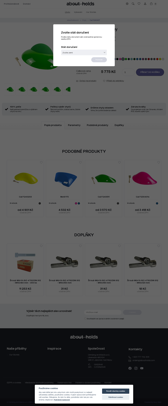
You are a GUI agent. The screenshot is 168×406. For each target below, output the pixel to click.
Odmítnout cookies (115, 397)
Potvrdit (99, 60)
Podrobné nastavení (62, 400)
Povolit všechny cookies (115, 391)
